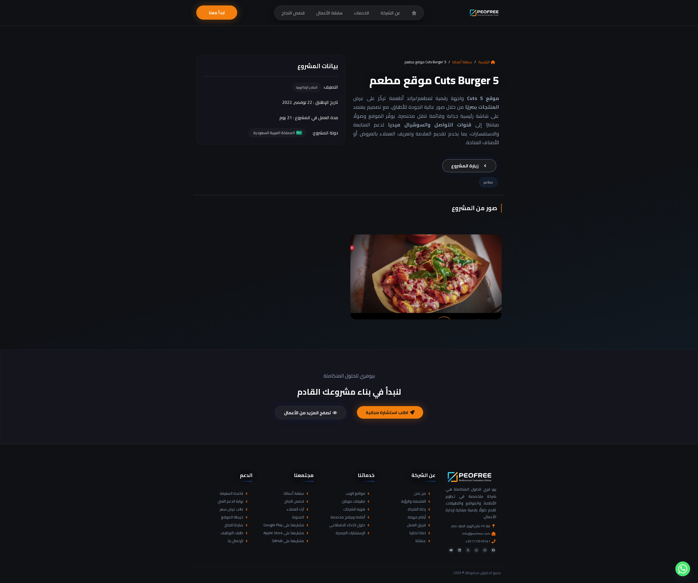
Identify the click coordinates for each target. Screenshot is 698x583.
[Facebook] (493, 550)
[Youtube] (451, 550)
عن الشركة (390, 13)
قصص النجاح (293, 13)
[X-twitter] (468, 550)
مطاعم (488, 182)
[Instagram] (485, 550)
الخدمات (361, 13)
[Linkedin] (459, 550)
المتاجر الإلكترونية (306, 87)
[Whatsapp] (476, 550)
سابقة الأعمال (329, 13)
